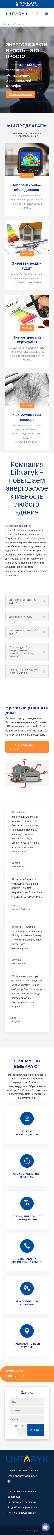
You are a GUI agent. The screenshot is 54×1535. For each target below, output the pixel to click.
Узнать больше (20, 94)
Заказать (27, 176)
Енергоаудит (15, 1496)
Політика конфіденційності (22, 1512)
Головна (7, 24)
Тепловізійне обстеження (22, 1491)
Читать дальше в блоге (22, 747)
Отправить (36, 1429)
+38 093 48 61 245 (27, 2)
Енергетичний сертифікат (22, 1502)
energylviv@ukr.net (26, 1476)
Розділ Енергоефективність (23, 1507)
